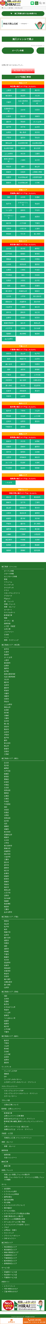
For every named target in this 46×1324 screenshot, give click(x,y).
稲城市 (23, 318)
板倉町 (23, 468)
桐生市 (37, 457)
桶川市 (37, 90)
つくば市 (9, 210)
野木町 (8, 416)
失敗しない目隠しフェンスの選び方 (17, 1174)
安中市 (8, 452)
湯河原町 (37, 550)
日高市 (23, 172)
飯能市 (8, 182)
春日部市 (9, 96)
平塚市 (8, 524)
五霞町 (37, 197)
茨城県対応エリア (10, 1255)
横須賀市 (37, 497)
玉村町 (37, 452)
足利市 (8, 421)
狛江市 (37, 312)
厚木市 (37, 508)
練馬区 (37, 248)
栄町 (8, 369)
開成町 (37, 545)
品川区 (37, 280)
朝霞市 (8, 177)
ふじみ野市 (9, 154)
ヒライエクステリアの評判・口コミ (17, 1224)
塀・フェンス (9, 601)
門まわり (7, 598)
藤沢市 (23, 524)
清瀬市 (37, 286)
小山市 (37, 411)
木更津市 (9, 380)
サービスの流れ (9, 1211)
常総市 (37, 204)
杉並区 (23, 259)
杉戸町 (6, 671)
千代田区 (9, 275)
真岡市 (23, 427)
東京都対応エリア (10, 1250)
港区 (23, 275)
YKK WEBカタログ (11, 1289)
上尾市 (8, 90)
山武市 (23, 396)
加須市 (23, 96)
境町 (8, 197)
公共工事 (7, 629)
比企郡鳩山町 (23, 177)
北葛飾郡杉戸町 (37, 102)
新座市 (8, 172)
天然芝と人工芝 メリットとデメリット (18, 1138)
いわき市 (9, 482)
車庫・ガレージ (9, 607)
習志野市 (37, 385)
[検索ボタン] (40, 3)
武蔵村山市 (23, 291)
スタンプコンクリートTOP (13, 1090)
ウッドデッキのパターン (13, 1079)
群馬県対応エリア (10, 1263)
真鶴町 (23, 550)
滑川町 (6, 713)
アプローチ (8, 596)
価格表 (6, 1074)
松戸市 (37, 353)
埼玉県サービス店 (10, 1275)
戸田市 (8, 137)
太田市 (8, 457)
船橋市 (23, 375)
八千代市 (37, 375)
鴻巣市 (37, 116)
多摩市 (8, 318)
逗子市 (23, 502)
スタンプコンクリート (12, 593)
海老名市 (23, 513)
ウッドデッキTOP (10, 1071)
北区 (8, 286)
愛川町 (23, 518)
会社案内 (7, 1189)
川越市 (8, 102)
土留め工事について (11, 1105)
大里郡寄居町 (37, 177)
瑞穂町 (8, 334)
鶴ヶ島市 (23, 132)
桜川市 (8, 223)
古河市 (23, 197)
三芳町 (6, 754)
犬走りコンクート (10, 1157)
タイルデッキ (9, 587)
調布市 (23, 312)
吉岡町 (37, 441)
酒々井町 (9, 385)
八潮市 (23, 160)
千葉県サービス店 (10, 1277)
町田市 (37, 318)
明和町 (37, 468)
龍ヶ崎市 (37, 234)
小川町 (37, 182)
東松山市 (9, 143)
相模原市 (23, 508)
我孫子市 (23, 359)
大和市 (8, 513)
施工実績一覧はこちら (22, 70)
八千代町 (23, 223)
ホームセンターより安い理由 (14, 1222)
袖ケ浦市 (23, 380)
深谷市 (23, 148)
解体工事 (7, 1166)
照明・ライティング (11, 640)
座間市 (37, 513)
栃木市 (8, 411)
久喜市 (8, 116)
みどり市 (9, 462)
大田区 (23, 280)
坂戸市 (8, 127)
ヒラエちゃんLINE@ (11, 1194)
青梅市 (6, 881)
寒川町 (37, 529)
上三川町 (37, 416)
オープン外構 (9, 571)
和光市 (8, 166)
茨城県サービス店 (10, 1272)
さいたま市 (37, 122)
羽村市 (6, 884)
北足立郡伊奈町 (23, 102)
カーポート (8, 610)
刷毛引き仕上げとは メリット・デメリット (19, 1119)
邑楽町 (23, 462)
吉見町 (6, 710)
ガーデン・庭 (9, 621)
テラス (6, 590)
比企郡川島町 (9, 148)
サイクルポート (9, 612)
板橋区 (23, 254)
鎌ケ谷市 (9, 364)
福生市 (23, 323)
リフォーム (8, 582)
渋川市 (23, 441)
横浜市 (8, 497)
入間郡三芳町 (37, 172)
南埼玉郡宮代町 (9, 160)
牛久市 (23, 234)
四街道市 (23, 391)
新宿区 (37, 254)
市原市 (8, 396)
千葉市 (8, 375)
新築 (5, 579)
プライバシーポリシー (12, 1236)
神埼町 (37, 369)
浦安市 (23, 364)
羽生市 (37, 137)
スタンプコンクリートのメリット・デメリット (21, 1093)
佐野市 (23, 421)
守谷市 (37, 210)
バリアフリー (9, 632)
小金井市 (9, 307)
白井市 (37, 359)
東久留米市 (37, 296)
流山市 (23, 353)
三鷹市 (23, 307)
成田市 (23, 369)
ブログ (6, 1227)
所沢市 (37, 132)
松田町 (8, 545)
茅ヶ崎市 (37, 524)
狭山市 (37, 166)
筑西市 (37, 217)
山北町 (23, 545)
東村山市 (37, 323)
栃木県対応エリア (10, 1261)
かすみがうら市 (23, 204)
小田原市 (37, 534)
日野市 (23, 328)
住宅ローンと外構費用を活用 (14, 1219)
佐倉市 (8, 391)
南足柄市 (9, 540)
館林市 (8, 441)
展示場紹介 (8, 1208)
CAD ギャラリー (10, 1238)
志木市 (37, 127)
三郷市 (37, 154)
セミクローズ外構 (10, 576)
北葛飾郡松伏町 (9, 110)
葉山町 (8, 508)
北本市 (23, 110)
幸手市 (23, 127)
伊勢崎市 (23, 457)
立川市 (8, 296)
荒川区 (23, 248)
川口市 (37, 96)
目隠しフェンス (9, 604)
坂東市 (23, 210)
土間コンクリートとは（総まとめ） (17, 1126)
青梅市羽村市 (9, 323)
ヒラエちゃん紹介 (10, 1191)
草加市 (23, 122)
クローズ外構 (9, 574)
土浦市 (37, 228)
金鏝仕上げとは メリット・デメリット (18, 1129)
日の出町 (37, 328)
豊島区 (8, 259)
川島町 (6, 715)
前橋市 (8, 447)
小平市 (23, 296)
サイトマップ (9, 1233)
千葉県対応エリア (10, 1258)
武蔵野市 (23, 302)
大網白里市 (37, 380)
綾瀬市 (8, 518)
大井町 (37, 540)
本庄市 (23, 154)
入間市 (23, 90)
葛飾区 (23, 286)
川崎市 (23, 497)
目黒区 (8, 280)
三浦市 (37, 502)
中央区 (37, 270)
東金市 (37, 391)
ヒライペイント (9, 1286)
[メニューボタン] (44, 3)
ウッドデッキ (9, 585)
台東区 (8, 270)
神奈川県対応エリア (11, 1252)
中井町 (23, 540)
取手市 (8, 204)
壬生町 (23, 416)
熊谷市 (23, 116)
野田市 (8, 353)
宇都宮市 (9, 427)
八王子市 (9, 328)
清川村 (37, 518)
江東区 (23, 270)
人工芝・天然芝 (9, 626)
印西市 (37, 364)
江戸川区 (9, 254)
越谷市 (8, 122)
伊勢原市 (23, 529)
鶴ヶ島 (6, 724)
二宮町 (23, 534)
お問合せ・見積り (10, 1230)
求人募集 (7, 1202)
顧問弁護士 (8, 1197)
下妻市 (37, 223)
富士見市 (37, 148)
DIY (5, 1076)
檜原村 (37, 334)
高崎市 (23, 447)
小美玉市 (23, 228)
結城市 (23, 217)
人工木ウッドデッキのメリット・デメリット (20, 1082)
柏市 (8, 359)
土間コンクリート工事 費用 (14, 1116)
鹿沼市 (37, 421)
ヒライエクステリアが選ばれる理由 (17, 1213)
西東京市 (9, 302)
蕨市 (23, 166)
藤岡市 (37, 447)
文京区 (8, 264)
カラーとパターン (10, 1096)
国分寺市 (37, 302)
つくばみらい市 (9, 217)
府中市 (8, 312)
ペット (6, 637)
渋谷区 (37, 275)
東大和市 (9, 291)
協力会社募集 (9, 1200)
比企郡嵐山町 (23, 182)
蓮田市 (23, 137)
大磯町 (8, 534)
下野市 (23, 411)
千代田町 (9, 468)
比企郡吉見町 (37, 143)
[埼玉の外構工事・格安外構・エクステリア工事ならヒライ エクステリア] (10, 3)
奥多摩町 (23, 334)
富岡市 (23, 452)
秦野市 (8, 529)
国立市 (37, 307)
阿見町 (8, 234)
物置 (5, 618)
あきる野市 (9, 339)
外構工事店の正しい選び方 (13, 1216)
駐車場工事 (8, 615)
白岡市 (8, 132)
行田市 (37, 110)
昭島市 (37, 291)
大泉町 (37, 462)
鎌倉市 (8, 502)
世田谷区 (23, 264)
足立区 (8, 248)
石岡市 (8, 228)
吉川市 (37, 160)
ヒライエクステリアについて (14, 1205)
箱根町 (8, 550)
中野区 (37, 259)
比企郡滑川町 (23, 143)
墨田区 (37, 264)
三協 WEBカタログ (11, 1291)
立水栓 (6, 634)
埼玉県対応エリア (10, 1247)
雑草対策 (7, 623)
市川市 (23, 385)
